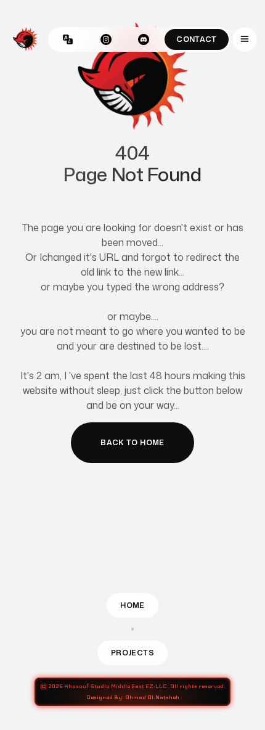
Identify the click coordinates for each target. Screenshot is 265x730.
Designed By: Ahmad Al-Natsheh (132, 697)
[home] (25, 39)
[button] (244, 39)
